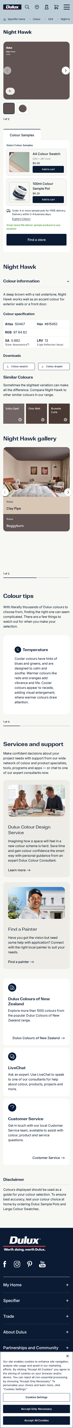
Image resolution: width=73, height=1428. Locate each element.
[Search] (27, 7)
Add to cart (48, 169)
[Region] (37, 7)
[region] (36, 1390)
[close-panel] (67, 7)
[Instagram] (17, 1264)
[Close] (67, 1356)
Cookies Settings (36, 1397)
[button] (19, 366)
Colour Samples (22, 135)
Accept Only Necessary (36, 1408)
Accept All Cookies (36, 1420)
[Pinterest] (29, 1264)
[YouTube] (42, 1264)
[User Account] (47, 7)
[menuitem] (12, 1285)
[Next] (66, 71)
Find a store (37, 240)
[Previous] (5, 492)
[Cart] (57, 7)
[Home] (5, 19)
